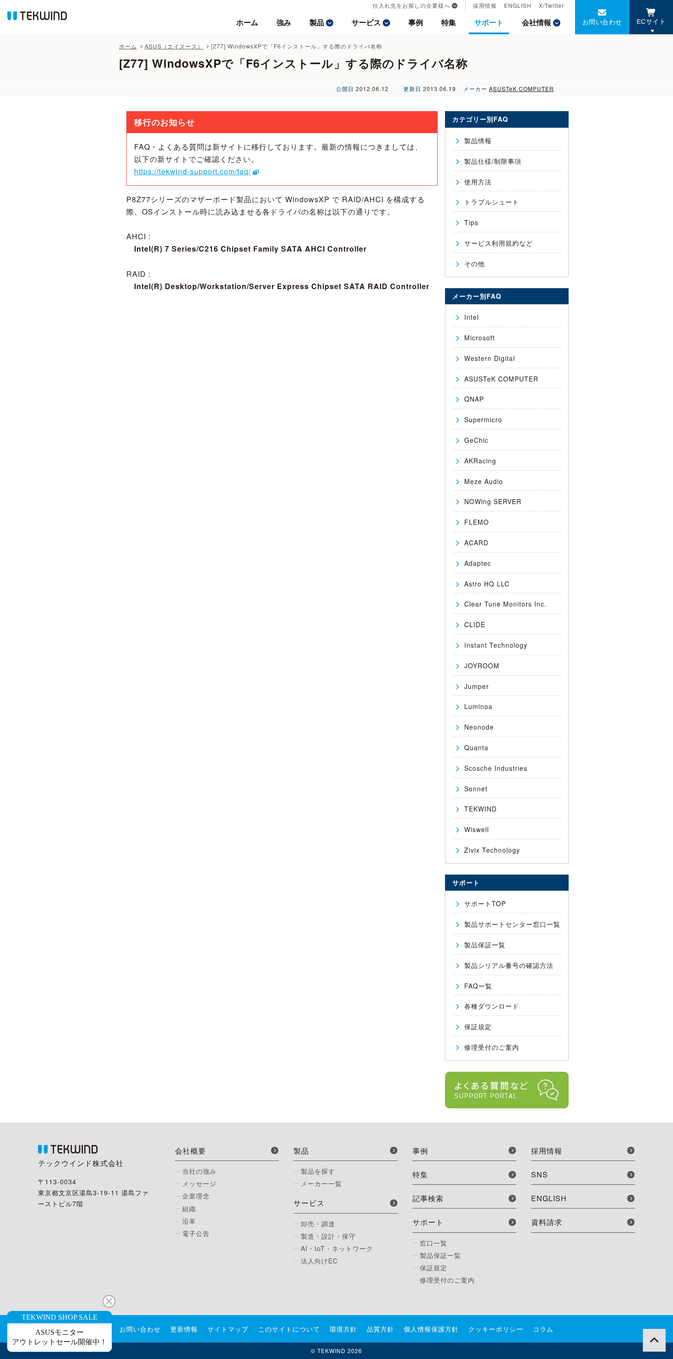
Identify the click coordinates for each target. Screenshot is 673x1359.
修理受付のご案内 (491, 1047)
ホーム (247, 22)
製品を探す (318, 1171)
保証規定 (478, 1026)
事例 (415, 22)
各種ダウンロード (491, 1005)
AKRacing (480, 460)
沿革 (189, 1220)
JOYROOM (481, 665)
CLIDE (474, 624)
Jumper (476, 686)
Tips (471, 222)
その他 (474, 263)
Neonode (479, 726)
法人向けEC (319, 1260)
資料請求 (546, 1222)
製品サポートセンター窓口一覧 (512, 924)
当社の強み (199, 1171)
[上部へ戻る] (654, 1340)
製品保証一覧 (484, 944)
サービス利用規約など (498, 242)
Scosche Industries (495, 768)
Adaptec (477, 563)
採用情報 (485, 5)
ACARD (476, 542)
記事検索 (428, 1198)
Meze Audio (483, 481)
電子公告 (196, 1233)
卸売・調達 (318, 1223)
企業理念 (196, 1195)
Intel (471, 317)
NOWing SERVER (492, 501)
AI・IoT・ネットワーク (337, 1248)
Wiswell (476, 829)
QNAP (474, 398)
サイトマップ (228, 1328)
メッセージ (199, 1183)
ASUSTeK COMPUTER (521, 88)
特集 (448, 22)
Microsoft (479, 337)
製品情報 (478, 140)
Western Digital (489, 358)
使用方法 (478, 181)
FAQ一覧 (478, 985)
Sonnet (476, 788)
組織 (189, 1208)
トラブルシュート (491, 201)
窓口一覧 (433, 1242)
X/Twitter (551, 5)
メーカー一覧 (321, 1183)
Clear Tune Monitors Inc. (505, 603)
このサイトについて (289, 1328)
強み (284, 22)
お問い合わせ (602, 21)
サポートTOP (485, 903)
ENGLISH (518, 5)
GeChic (476, 440)
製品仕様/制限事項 (492, 161)
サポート (489, 22)
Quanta (476, 747)
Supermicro (483, 419)
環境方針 (343, 1328)
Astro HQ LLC (487, 583)
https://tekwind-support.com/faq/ (192, 171)
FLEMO (476, 521)
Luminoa (478, 706)
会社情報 (536, 22)
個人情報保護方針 (431, 1328)
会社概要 (190, 1150)
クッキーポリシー (495, 1328)
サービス (366, 22)
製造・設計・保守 (328, 1236)
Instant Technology (495, 645)
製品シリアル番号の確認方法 (509, 965)
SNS (539, 1174)
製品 (316, 22)
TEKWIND (480, 808)
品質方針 (380, 1328)
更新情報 (184, 1328)
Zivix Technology (492, 849)
